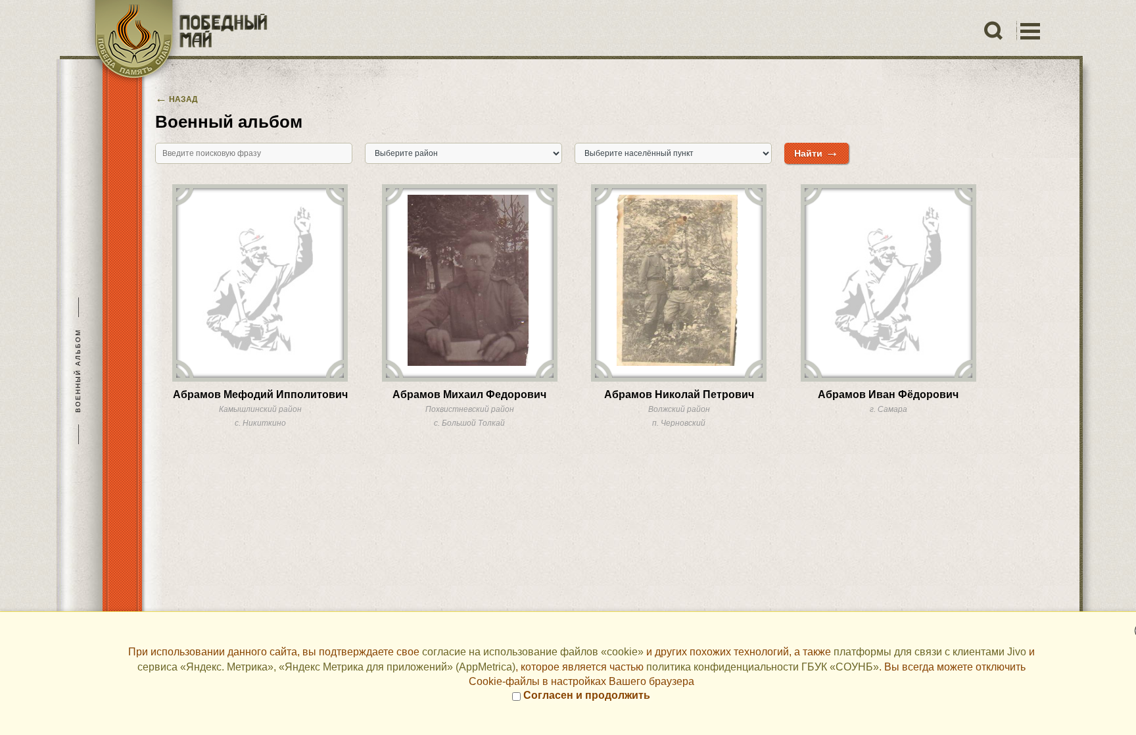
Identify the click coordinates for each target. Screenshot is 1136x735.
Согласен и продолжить (585, 695)
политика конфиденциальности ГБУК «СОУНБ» (762, 666)
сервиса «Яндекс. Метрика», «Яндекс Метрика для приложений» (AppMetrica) (326, 666)
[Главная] (174, 43)
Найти (816, 151)
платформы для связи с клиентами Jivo (930, 651)
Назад (176, 99)
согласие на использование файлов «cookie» (533, 651)
